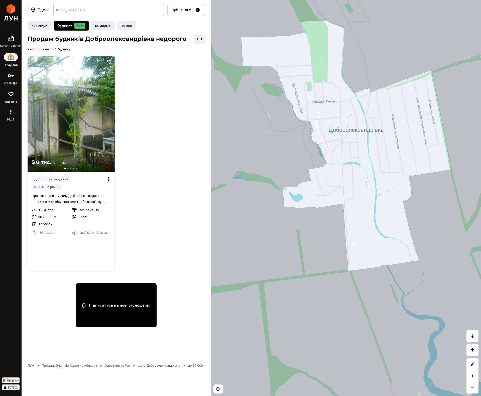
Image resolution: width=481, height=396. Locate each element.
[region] (346, 198)
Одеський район (47, 187)
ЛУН (31, 365)
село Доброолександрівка (159, 365)
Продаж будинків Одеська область (69, 365)
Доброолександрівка (51, 179)
